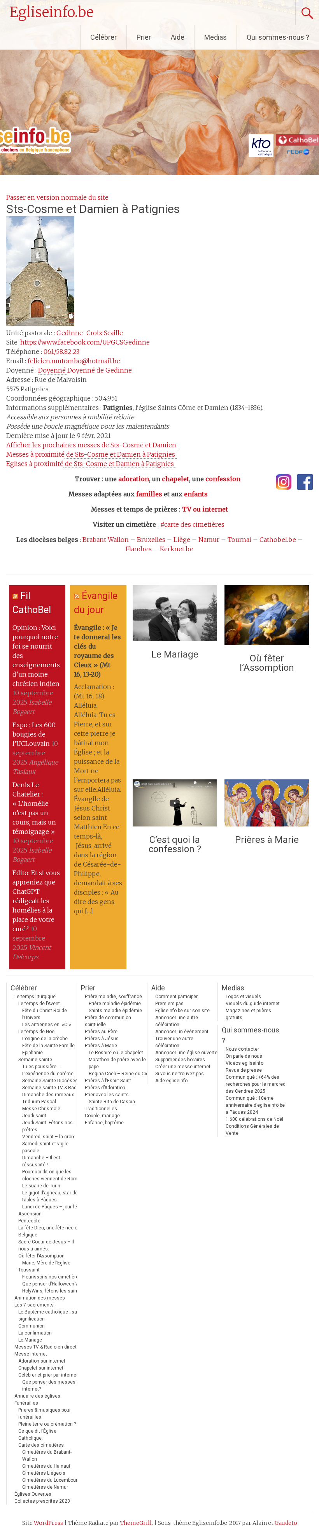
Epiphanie (32, 1052)
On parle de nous (244, 1056)
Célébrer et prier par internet (48, 1375)
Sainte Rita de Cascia (112, 1101)
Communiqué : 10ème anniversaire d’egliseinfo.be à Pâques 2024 (255, 1105)
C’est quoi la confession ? (175, 844)
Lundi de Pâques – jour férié (52, 1207)
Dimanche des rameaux (48, 1094)
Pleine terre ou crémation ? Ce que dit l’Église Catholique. (47, 1431)
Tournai (239, 539)
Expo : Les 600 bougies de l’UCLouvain (34, 734)
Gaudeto (286, 1522)
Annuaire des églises (37, 1396)
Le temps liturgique (35, 996)
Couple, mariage (102, 1115)
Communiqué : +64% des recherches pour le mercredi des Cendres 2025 (256, 1084)
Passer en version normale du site (57, 197)
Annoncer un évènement (182, 1031)
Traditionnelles (101, 1108)
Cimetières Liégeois (43, 1473)
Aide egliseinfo (171, 1080)
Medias (215, 37)
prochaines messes (92, 445)
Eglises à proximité (90, 464)
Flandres (139, 549)
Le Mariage (174, 654)
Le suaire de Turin (41, 1186)
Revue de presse (244, 1070)
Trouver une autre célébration (174, 1042)
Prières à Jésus (102, 1038)
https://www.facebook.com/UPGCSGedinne (85, 342)
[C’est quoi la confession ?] (175, 804)
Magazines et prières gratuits (248, 1014)
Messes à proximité (91, 454)
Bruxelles (151, 539)
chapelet (175, 479)
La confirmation (35, 1333)
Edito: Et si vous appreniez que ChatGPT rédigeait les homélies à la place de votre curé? (36, 901)
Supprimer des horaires (180, 1059)
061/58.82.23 (61, 351)
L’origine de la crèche (45, 1038)
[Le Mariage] (175, 615)
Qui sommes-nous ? (278, 37)
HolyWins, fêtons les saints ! (53, 1291)
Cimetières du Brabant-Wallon (47, 1455)
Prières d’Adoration (105, 1087)
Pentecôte (29, 1221)
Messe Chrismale (41, 1108)
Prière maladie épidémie (115, 1003)
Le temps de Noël (37, 1031)
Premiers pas (169, 1003)
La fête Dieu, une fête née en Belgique (49, 1231)
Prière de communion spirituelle (108, 1021)
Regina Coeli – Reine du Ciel (119, 1073)
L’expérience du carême (48, 1073)
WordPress (48, 1522)
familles (149, 494)
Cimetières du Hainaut (46, 1466)
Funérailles (26, 1403)
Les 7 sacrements (34, 1305)
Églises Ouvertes (32, 1494)
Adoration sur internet (41, 1361)
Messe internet (30, 1354)
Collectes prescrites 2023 (42, 1501)
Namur (208, 539)
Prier (144, 37)
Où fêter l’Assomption (267, 663)
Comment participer (176, 996)
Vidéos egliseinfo (244, 1063)
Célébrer (103, 37)
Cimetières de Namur (45, 1487)
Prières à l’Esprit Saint (108, 1080)
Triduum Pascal (39, 1101)
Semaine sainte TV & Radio (51, 1087)
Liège (182, 539)
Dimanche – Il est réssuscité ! (41, 1161)
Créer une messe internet (182, 1066)
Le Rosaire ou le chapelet (116, 1052)
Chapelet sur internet (40, 1368)
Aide (177, 37)
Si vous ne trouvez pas (179, 1073)
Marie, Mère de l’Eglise (46, 1263)
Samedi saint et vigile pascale (45, 1147)
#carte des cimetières (192, 524)
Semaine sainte (35, 1059)
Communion (31, 1326)
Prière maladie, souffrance (113, 996)
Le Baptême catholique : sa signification (47, 1315)
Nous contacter (242, 1049)
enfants (196, 494)
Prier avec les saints (107, 1094)
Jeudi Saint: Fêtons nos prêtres (47, 1126)
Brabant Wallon (105, 539)
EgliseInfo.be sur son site (182, 1010)
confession (222, 479)
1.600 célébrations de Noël (254, 1119)
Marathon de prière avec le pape (117, 1063)
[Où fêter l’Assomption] (266, 617)
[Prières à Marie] (266, 805)
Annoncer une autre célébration (176, 1021)
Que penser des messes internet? (48, 1385)
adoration (133, 479)
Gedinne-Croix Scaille (89, 333)
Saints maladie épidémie (115, 1010)
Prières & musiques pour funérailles (44, 1413)
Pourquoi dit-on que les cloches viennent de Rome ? (52, 1175)
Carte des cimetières (41, 1445)
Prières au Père (101, 1031)
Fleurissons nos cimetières (51, 1277)
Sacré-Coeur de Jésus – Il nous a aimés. (46, 1245)
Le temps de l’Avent (39, 1003)
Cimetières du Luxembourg (51, 1480)
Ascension (30, 1214)
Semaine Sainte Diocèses (50, 1080)
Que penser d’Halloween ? (49, 1284)
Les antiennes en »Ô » (46, 1024)
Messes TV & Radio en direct (45, 1347)
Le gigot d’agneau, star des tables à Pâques (51, 1196)
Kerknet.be (176, 549)
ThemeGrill (136, 1522)
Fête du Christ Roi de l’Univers (44, 1014)
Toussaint (29, 1270)
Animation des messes (39, 1298)
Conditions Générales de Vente (252, 1130)
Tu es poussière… (41, 1066)
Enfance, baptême (104, 1122)
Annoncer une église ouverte (186, 1052)
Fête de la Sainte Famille (48, 1045)
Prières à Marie (267, 839)
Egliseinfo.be (51, 12)
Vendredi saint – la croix (48, 1136)
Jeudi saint (34, 1115)
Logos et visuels (243, 996)
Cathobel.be (277, 539)
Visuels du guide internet (253, 1003)
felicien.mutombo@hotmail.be (74, 361)
